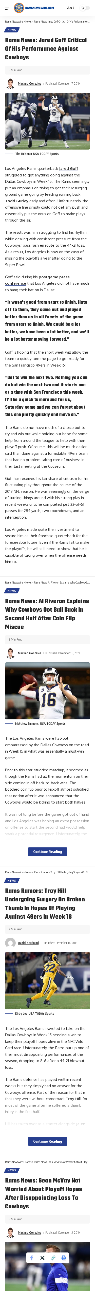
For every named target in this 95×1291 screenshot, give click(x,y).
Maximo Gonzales (29, 83)
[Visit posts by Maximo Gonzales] (10, 83)
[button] (9, 8)
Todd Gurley (16, 200)
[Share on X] (42, 1257)
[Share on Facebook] (31, 1257)
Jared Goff (68, 168)
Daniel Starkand (28, 943)
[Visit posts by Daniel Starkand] (10, 943)
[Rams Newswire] (34, 8)
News (12, 29)
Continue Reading (47, 851)
